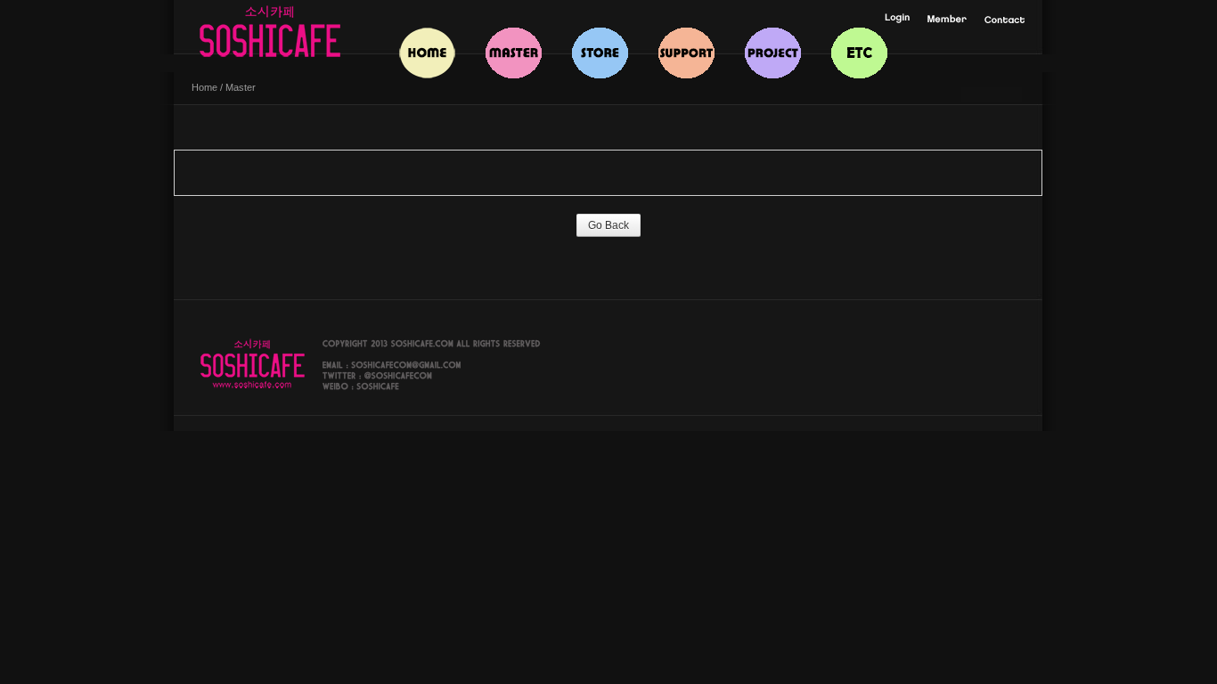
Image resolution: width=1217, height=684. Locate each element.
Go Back (608, 225)
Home (204, 87)
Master (240, 87)
